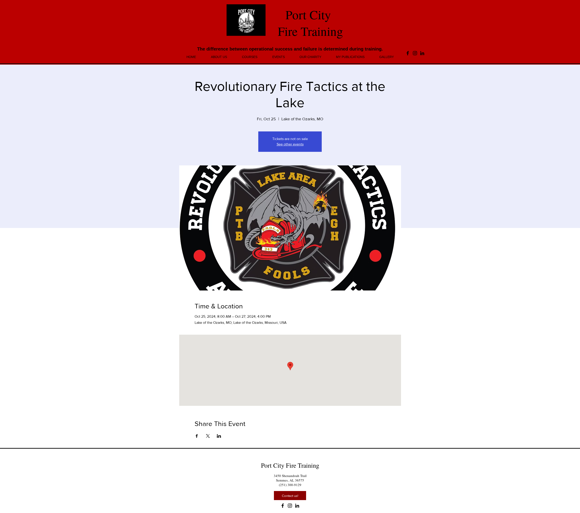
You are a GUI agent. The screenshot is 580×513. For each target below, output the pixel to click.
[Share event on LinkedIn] (219, 436)
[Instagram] (415, 53)
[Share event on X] (208, 436)
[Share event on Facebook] (197, 436)
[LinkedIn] (422, 53)
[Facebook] (408, 53)
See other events (290, 144)
